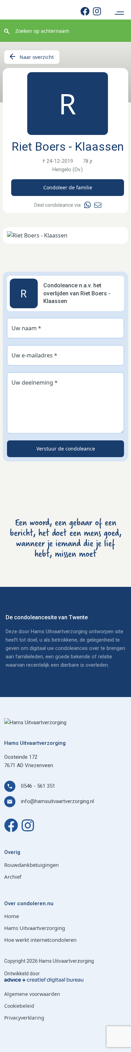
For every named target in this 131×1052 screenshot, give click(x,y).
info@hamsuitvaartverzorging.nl (57, 801)
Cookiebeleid (19, 1005)
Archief (12, 876)
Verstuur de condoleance (65, 448)
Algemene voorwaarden (32, 994)
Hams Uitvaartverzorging (34, 927)
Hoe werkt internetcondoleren (40, 939)
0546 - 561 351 (38, 786)
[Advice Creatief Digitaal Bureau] (65, 980)
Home (11, 916)
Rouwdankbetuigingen (31, 864)
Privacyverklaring (24, 1017)
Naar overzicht (37, 57)
